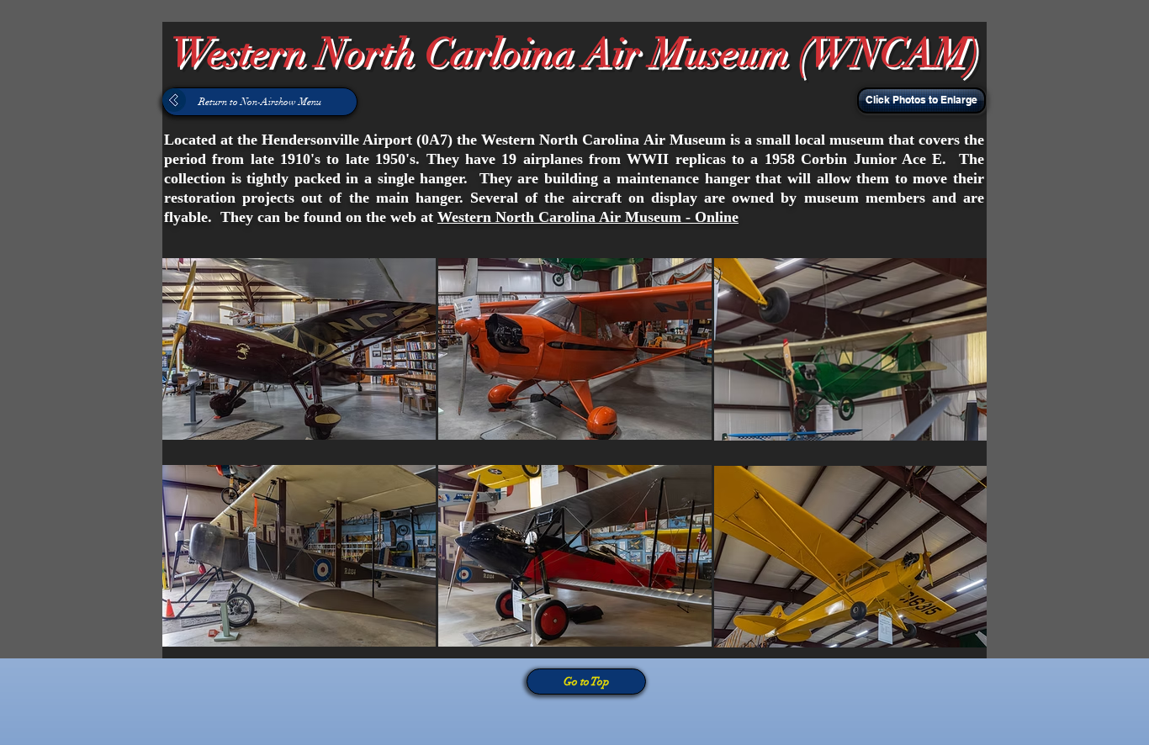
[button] (919, 100)
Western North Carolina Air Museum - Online (588, 217)
